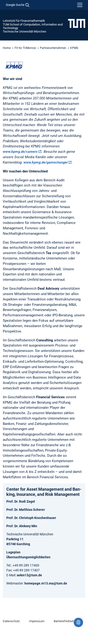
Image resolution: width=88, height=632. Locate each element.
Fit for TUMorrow (25, 48)
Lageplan (13, 552)
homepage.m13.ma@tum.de (45, 583)
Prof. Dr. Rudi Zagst (20, 501)
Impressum (36, 621)
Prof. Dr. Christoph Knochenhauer (31, 518)
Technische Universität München (24, 31)
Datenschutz (11, 621)
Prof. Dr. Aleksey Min (21, 526)
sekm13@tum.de (29, 575)
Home (7, 48)
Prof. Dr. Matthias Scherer (25, 509)
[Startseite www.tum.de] (76, 23)
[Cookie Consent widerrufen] (78, 622)
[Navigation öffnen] (79, 5)
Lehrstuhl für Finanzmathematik (24, 20)
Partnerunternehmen (53, 48)
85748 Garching (18, 544)
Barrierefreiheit (63, 621)
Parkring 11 (14, 539)
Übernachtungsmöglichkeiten (28, 557)
